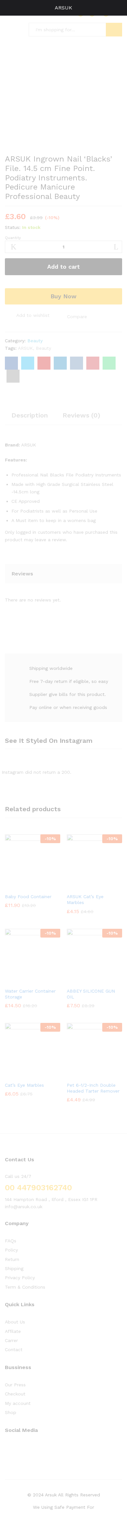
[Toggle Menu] (8, 8)
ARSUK (63, 8)
